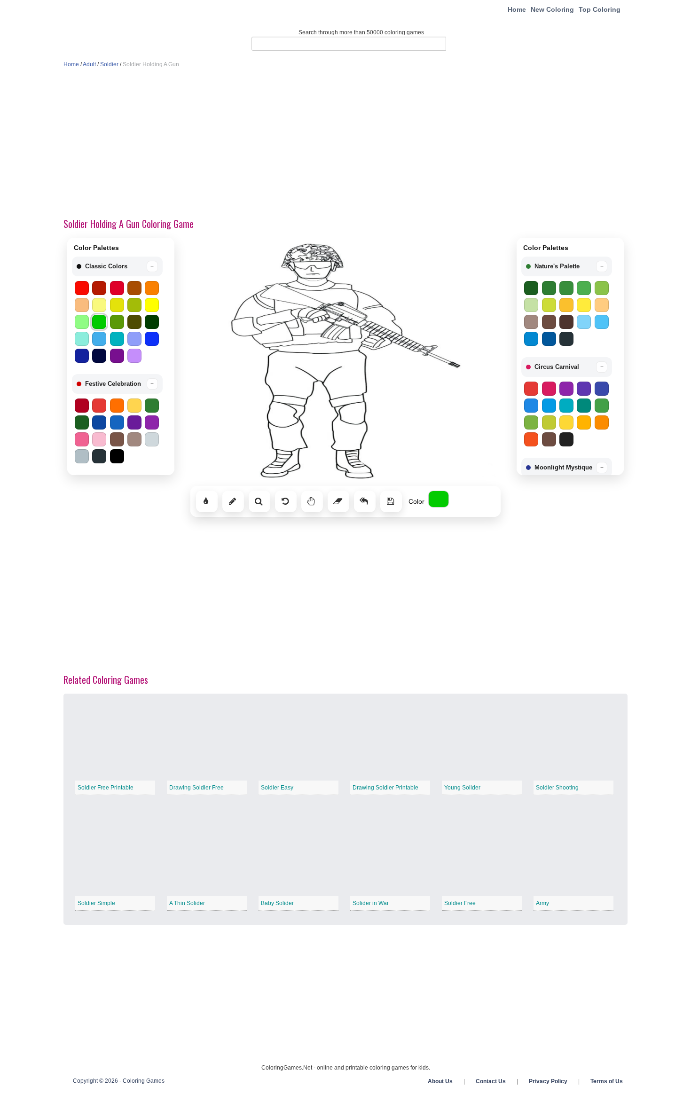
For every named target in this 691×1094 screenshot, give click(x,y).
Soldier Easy (277, 787)
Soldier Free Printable (105, 787)
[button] (117, 266)
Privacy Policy (548, 1081)
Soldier (109, 64)
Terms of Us (606, 1081)
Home (517, 9)
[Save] (391, 501)
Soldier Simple (96, 903)
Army (542, 903)
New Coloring (552, 9)
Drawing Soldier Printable (385, 787)
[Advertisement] (345, 144)
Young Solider (462, 787)
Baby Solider (277, 903)
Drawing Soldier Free (196, 787)
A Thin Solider (187, 903)
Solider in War (371, 903)
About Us (440, 1081)
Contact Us (491, 1081)
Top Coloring (599, 9)
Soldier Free (460, 903)
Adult (89, 64)
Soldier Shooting (557, 787)
